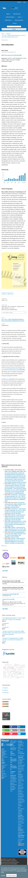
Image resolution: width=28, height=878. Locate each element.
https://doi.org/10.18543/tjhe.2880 (13, 55)
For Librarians (5, 692)
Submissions (8, 20)
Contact (15, 23)
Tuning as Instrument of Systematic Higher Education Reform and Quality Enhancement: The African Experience (13, 632)
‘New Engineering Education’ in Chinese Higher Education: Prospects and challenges (14, 618)
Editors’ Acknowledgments (18, 532)
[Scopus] (13, 559)
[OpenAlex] (6, 568)
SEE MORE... (5, 570)
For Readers (5, 688)
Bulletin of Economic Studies (9, 859)
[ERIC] (21, 565)
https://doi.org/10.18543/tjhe (13, 767)
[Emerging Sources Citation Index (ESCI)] (6, 559)
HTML (10, 293)
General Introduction (16, 521)
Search (14, 29)
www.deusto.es (3, 763)
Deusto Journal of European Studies (11, 862)
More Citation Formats (8, 312)
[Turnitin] (9, 655)
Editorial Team (17, 14)
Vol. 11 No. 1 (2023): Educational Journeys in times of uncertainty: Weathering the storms (14, 36)
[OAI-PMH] (22, 855)
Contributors (5, 623)
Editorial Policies (10, 17)
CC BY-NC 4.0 (21, 843)
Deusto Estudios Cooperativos (10, 860)
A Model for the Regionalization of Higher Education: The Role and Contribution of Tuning (12, 639)
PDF (5, 293)
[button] (6, 726)
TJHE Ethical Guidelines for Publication (14, 367)
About (8, 14)
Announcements (19, 20)
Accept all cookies (11, 875)
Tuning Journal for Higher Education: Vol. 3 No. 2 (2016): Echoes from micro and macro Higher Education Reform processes (15, 480)
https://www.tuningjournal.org (13, 760)
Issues (19, 17)
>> (6, 545)
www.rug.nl (3, 778)
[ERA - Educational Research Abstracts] (13, 565)
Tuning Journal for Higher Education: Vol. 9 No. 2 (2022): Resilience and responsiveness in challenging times (15, 523)
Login (24, 2)
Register (19, 2)
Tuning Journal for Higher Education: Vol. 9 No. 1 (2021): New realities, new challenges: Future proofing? (15, 505)
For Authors (5, 690)
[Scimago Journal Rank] (21, 559)
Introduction (14, 494)
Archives (8, 33)
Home (3, 33)
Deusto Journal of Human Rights (10, 863)
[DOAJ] (6, 565)
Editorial (13, 515)
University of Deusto (7, 375)
